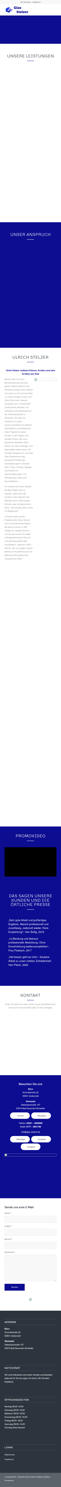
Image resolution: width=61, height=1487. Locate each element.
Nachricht (10, 1252)
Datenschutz (10, 1454)
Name (8, 1213)
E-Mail (8, 1226)
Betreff (8, 1239)
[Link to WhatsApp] (46, 1483)
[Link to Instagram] (54, 1483)
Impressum (9, 1459)
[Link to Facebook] (50, 1483)
